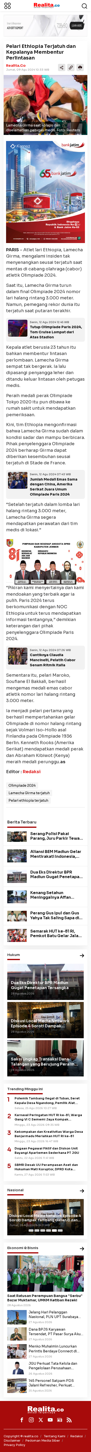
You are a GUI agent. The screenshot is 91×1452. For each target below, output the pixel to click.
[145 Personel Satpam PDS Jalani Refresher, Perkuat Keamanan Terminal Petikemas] (17, 1385)
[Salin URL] (70, 67)
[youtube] (50, 1420)
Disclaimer (12, 1440)
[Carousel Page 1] (31, 1230)
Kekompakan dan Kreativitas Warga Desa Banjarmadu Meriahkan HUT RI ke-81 (49, 1134)
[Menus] (7, 5)
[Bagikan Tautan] (61, 67)
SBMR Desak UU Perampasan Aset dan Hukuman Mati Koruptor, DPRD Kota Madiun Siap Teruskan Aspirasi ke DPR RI (48, 1167)
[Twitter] (41, 1420)
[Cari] (84, 5)
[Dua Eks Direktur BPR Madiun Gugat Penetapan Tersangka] (17, 876)
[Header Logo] (46, 5)
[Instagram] (31, 1420)
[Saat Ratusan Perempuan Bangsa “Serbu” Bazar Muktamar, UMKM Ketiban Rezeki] (45, 1273)
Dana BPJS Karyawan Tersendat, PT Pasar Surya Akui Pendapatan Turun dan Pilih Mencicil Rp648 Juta (55, 1331)
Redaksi (32, 771)
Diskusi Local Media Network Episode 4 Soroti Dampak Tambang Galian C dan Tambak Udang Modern (45, 1218)
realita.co (16, 65)
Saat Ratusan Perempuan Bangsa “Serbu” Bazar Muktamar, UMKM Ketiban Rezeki (45, 1298)
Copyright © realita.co (21, 1436)
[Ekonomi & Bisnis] (82, 1249)
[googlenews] (60, 1420)
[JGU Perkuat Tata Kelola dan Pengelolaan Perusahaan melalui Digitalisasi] (17, 1367)
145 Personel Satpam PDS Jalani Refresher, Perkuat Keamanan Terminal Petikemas (55, 1383)
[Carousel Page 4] (48, 1230)
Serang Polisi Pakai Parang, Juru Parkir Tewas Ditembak (56, 838)
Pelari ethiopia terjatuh (28, 800)
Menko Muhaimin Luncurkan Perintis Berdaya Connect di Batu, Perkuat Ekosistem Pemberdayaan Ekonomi (53, 1348)
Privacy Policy (14, 1445)
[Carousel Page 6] (60, 1230)
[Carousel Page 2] (36, 1230)
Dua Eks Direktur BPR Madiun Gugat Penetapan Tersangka (56, 877)
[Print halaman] (80, 67)
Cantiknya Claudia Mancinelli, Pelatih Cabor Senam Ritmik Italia (52, 660)
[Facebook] (22, 1420)
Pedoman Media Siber (42, 1440)
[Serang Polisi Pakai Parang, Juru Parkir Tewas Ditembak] (17, 836)
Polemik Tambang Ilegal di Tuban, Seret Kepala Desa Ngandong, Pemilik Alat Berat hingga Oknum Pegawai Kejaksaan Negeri (48, 1100)
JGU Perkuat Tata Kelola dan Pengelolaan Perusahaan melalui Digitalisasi (53, 1366)
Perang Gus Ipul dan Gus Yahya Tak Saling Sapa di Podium (54, 918)
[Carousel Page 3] (42, 1230)
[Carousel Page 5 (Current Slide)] (54, 1230)
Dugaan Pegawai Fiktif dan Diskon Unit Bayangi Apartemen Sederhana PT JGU (47, 1151)
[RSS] (69, 1420)
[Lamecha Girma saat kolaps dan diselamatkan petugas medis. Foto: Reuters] (45, 105)
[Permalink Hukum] (82, 956)
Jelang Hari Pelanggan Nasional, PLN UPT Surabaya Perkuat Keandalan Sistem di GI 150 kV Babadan (55, 1314)
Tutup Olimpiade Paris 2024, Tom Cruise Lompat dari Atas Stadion (56, 332)
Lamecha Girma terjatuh (29, 793)
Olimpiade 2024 (22, 785)
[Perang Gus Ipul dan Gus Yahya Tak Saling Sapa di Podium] (17, 916)
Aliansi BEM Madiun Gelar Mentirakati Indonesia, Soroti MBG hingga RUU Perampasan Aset (55, 858)
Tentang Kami (54, 1436)
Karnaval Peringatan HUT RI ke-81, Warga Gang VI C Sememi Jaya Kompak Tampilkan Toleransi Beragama (48, 1117)
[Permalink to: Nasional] (82, 1191)
